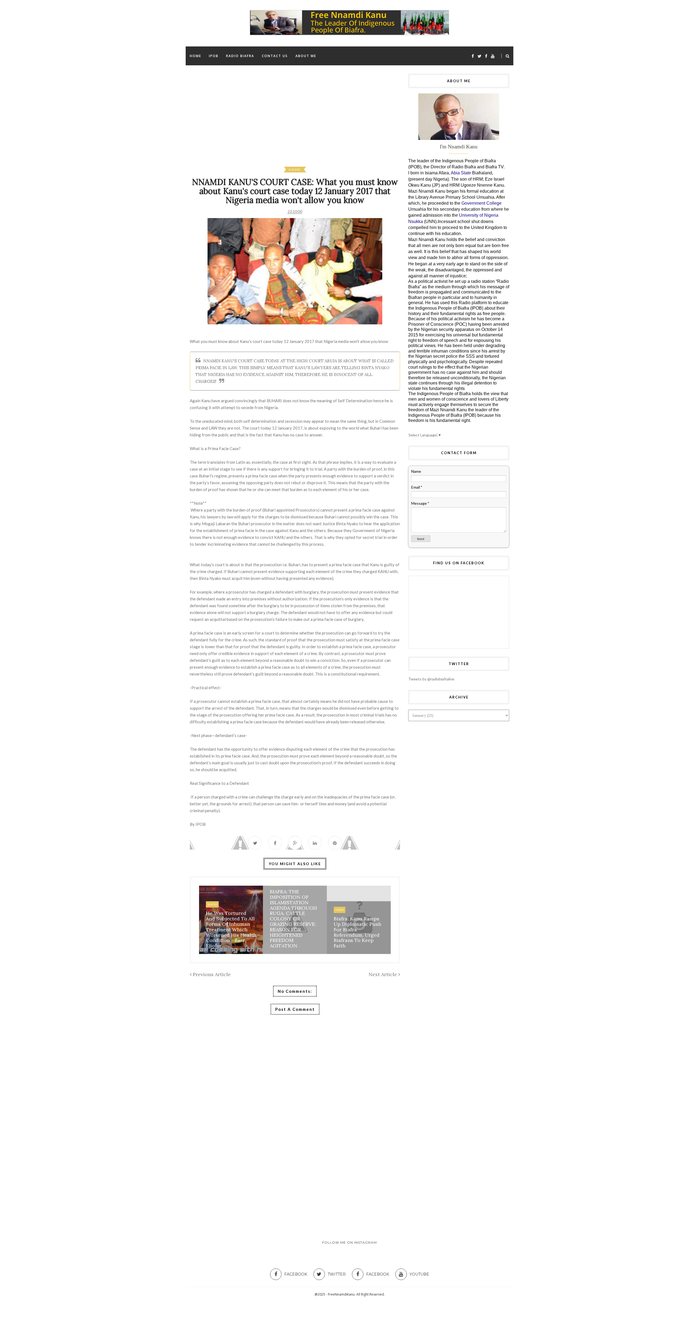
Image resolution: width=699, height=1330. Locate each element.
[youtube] (492, 56)
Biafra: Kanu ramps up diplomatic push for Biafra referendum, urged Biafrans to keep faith (357, 932)
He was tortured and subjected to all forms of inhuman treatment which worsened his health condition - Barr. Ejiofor (231, 929)
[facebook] (473, 56)
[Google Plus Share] (295, 843)
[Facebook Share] (275, 843)
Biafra (212, 904)
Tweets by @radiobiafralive (431, 679)
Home (295, 170)
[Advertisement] (353, 120)
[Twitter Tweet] (255, 843)
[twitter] (479, 56)
